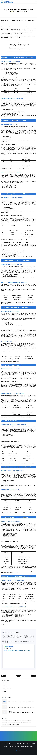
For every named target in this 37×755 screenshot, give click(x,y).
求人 (2, 720)
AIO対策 (11, 724)
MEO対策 (2, 624)
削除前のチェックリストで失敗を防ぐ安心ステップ (17, 48)
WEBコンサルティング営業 (10, 720)
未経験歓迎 (24, 720)
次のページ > (33, 675)
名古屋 (5, 720)
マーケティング (29, 720)
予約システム (4, 689)
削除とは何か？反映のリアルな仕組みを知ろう (18, 45)
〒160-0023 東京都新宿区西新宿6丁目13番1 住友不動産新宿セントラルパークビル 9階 (17, 650)
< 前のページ (3, 675)
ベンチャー (21, 720)
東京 (15, 720)
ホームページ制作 (5, 686)
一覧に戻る (18, 675)
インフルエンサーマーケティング (7, 688)
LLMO (8, 724)
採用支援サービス (4, 724)
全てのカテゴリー (5, 682)
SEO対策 (4, 683)
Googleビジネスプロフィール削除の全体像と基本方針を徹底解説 (19, 44)
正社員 (17, 720)
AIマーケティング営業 (4, 722)
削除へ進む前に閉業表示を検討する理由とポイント (18, 47)
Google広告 (4, 691)
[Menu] (35, 2)
